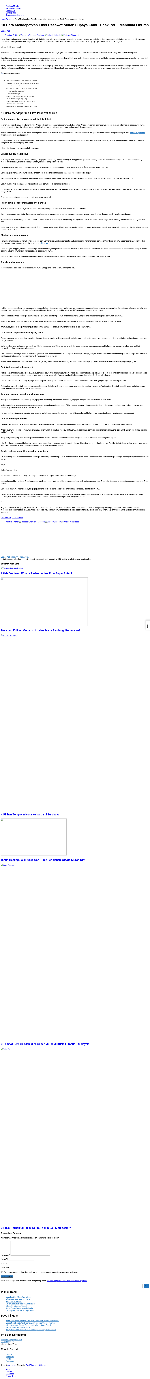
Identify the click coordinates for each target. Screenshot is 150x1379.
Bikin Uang (43, 1365)
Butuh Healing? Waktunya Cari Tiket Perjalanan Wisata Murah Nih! (43, 860)
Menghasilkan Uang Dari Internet (19, 1297)
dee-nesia (11, 1365)
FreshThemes (31, 1365)
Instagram (10, 1357)
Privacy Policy (11, 1376)
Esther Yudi (5, 31)
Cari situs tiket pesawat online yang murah (20, 96)
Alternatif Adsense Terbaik (16, 1306)
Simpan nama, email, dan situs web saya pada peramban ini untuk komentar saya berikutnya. (41, 1272)
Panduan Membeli (13, 6)
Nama (4, 1259)
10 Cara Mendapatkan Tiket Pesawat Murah (20, 81)
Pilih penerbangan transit (14, 104)
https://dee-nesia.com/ (20, 557)
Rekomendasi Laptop (14, 8)
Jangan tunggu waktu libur (15, 86)
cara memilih (6, 517)
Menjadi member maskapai (15, 91)
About (8, 1369)
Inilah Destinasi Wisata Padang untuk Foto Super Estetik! (37, 573)
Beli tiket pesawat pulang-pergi (16, 99)
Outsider (15, 517)
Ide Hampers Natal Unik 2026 (18, 1327)
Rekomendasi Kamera (15, 15)
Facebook (10, 1361)
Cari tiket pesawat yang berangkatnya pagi (20, 101)
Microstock (10, 11)
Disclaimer (10, 1374)
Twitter (8, 1359)
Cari (146, 1286)
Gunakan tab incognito (13, 93)
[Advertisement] (71, 288)
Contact (9, 1371)
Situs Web (5, 1268)
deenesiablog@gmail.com (11, 1340)
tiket (21, 517)
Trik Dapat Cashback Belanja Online (20, 1310)
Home (3, 19)
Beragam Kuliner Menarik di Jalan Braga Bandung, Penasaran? (40, 630)
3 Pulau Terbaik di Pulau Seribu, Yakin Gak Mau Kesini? (36, 1228)
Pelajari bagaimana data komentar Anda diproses (67, 1281)
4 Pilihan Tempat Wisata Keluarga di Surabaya (30, 814)
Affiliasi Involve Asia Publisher (18, 1299)
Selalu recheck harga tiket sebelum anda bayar (21, 106)
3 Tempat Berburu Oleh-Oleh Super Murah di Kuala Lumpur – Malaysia (45, 1044)
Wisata (9, 19)
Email (4, 1263)
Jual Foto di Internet (14, 1301)
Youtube (9, 1354)
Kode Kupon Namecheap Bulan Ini (19, 1308)
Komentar (5, 1255)
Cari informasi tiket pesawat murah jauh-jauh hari (22, 83)
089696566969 (7, 1342)
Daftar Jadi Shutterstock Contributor (20, 1304)
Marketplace (11, 13)
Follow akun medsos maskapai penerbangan (21, 88)
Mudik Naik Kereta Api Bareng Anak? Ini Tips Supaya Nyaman (30, 1323)
